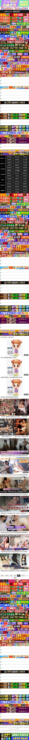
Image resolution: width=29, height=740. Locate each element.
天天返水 (25, 175)
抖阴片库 (3, 185)
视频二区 (3, 163)
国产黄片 (9, 183)
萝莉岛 (25, 181)
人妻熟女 (9, 165)
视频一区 (3, 158)
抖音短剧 (9, 178)
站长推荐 (3, 169)
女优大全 (17, 181)
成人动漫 (25, 159)
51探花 (25, 178)
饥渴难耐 (17, 167)
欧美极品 (17, 159)
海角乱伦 (17, 186)
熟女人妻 (17, 183)
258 (11, 575)
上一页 (6, 575)
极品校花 (9, 192)
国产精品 (9, 157)
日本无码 (25, 157)
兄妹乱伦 (17, 189)
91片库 (9, 181)
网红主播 (17, 157)
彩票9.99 (9, 175)
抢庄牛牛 (17, 173)
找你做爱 (25, 167)
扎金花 (17, 175)
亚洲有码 (9, 159)
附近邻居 (9, 167)
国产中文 (9, 189)
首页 (2, 575)
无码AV (3, 179)
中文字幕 (17, 162)
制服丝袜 (17, 165)
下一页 (23, 575)
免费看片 (3, 190)
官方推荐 (3, 174)
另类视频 (25, 165)
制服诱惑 (25, 186)
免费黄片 (25, 183)
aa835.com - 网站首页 (12, 11)
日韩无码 (25, 192)
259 (15, 575)
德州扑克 (25, 173)
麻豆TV (17, 178)
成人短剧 (25, 189)
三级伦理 (9, 162)
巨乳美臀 (25, 162)
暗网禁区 (9, 186)
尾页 (15, 577)
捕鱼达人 (9, 173)
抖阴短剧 (17, 192)
